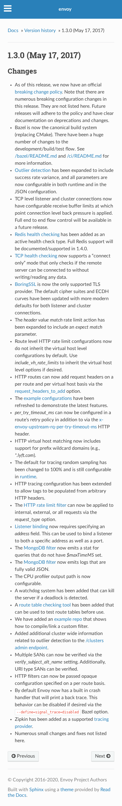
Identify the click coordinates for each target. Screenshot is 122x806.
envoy (65, 9)
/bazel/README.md (36, 156)
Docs (13, 30)
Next (100, 756)
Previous (25, 756)
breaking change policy (38, 92)
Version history (40, 30)
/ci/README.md (84, 156)
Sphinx (36, 789)
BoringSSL (25, 284)
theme (66, 789)
